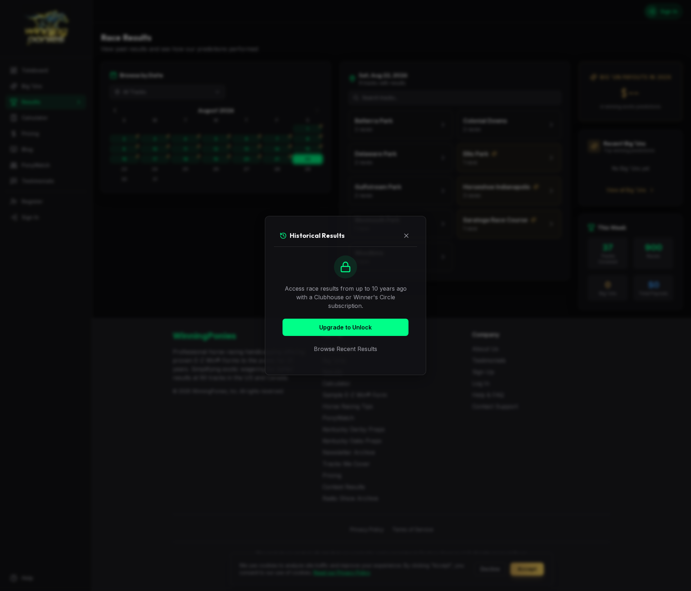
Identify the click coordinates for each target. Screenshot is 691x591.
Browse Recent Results (345, 348)
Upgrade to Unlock (345, 327)
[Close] (406, 236)
